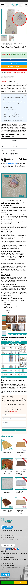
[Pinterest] (15, 549)
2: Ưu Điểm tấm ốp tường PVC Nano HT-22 (12, 101)
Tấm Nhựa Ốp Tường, (11, 72)
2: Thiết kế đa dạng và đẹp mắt (11, 109)
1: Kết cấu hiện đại (8, 107)
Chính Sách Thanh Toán (8, 535)
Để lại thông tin (7, 582)
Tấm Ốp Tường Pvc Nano (8, 44)
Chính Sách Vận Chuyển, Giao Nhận (10, 539)
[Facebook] (7, 549)
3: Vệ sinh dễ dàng (8, 111)
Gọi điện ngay (21, 582)
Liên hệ (14, 430)
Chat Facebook (14, 60)
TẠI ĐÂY (12, 557)
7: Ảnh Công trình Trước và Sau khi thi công (13, 120)
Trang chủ (3, 43)
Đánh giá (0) (11, 81)
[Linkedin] (18, 549)
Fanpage (4, 54)
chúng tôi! (8, 392)
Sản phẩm (9, 43)
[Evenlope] (12, 549)
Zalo (9, 54)
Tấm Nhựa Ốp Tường (17, 43)
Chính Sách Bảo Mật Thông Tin (9, 537)
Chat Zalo (14, 63)
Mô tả (4, 81)
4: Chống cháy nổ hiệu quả (10, 113)
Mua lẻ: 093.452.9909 (15, 69)
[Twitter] (9, 549)
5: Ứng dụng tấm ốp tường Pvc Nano (12, 114)
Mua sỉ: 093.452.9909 (15, 66)
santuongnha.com (11, 570)
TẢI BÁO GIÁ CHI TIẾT (7, 545)
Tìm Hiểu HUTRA (6, 533)
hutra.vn (7, 571)
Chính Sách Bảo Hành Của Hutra (10, 542)
